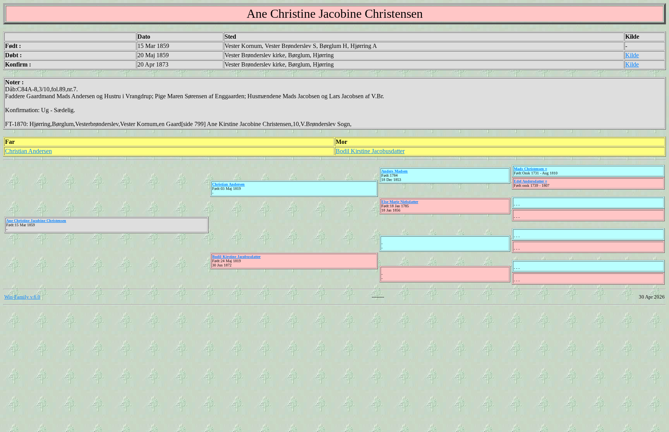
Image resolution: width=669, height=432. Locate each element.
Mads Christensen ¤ (530, 169)
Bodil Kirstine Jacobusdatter (370, 151)
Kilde (632, 55)
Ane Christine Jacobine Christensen (36, 221)
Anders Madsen (394, 171)
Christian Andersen (28, 151)
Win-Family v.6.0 (22, 297)
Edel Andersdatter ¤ (530, 181)
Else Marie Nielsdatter (399, 202)
